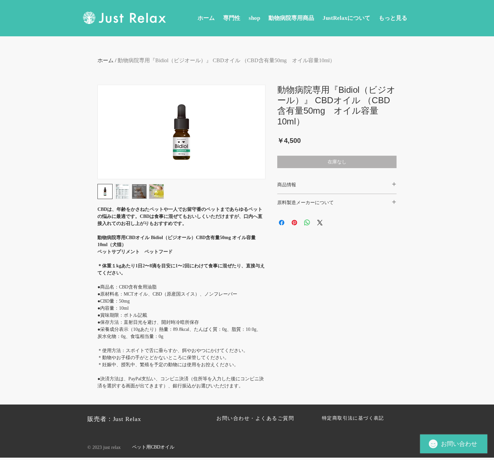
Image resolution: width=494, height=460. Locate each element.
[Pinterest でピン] (294, 223)
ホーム (105, 60)
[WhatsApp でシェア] (307, 223)
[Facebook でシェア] (282, 223)
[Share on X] (320, 223)
